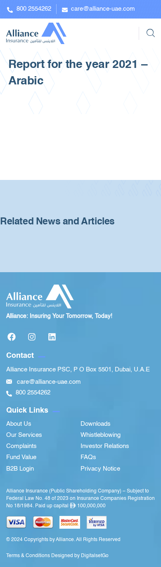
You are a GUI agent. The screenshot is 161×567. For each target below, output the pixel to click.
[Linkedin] (52, 337)
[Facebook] (11, 337)
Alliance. (65, 539)
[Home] (36, 33)
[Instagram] (32, 337)
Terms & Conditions (28, 555)
